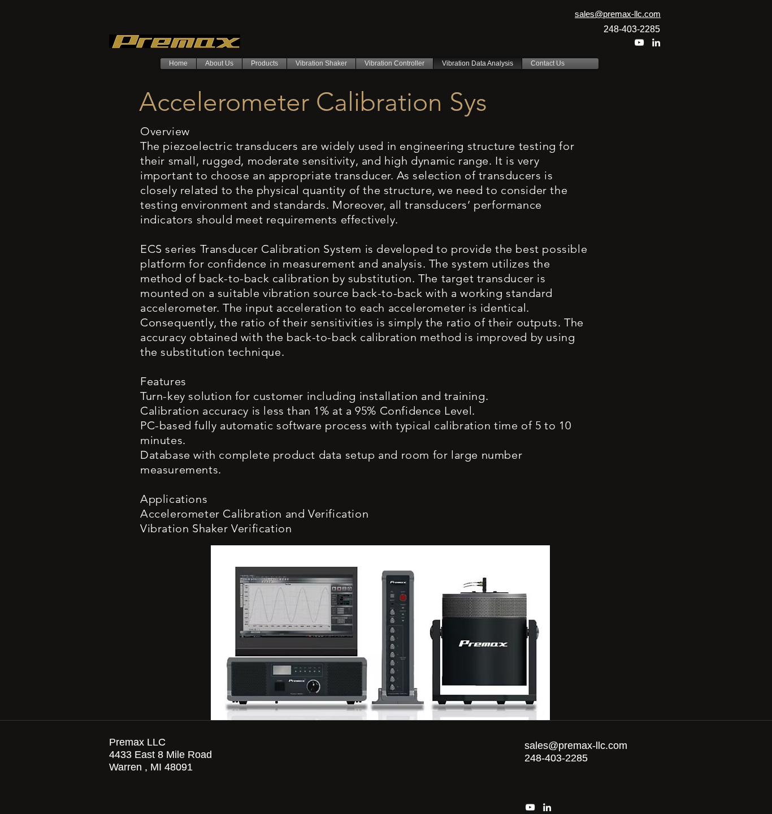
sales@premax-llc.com (575, 745)
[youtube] (639, 42)
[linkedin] (656, 42)
